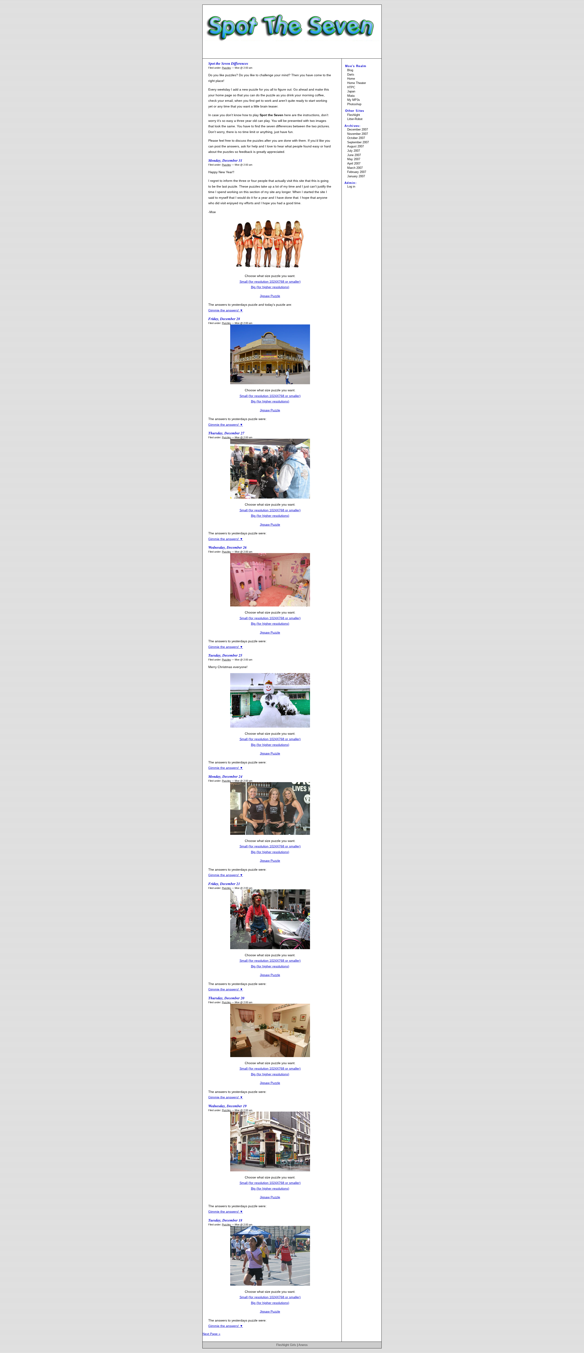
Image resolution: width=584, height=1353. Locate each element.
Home (351, 78)
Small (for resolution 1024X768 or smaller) (270, 281)
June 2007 (354, 155)
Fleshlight (353, 115)
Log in (351, 186)
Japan (351, 91)
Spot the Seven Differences (228, 63)
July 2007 (353, 150)
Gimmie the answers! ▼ (225, 310)
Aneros (303, 1345)
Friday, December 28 (224, 318)
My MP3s (353, 100)
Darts (350, 74)
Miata (351, 95)
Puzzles (226, 67)
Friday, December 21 (224, 883)
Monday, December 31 (225, 160)
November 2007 (357, 134)
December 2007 (357, 129)
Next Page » (211, 1334)
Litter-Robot (354, 119)
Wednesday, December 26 (227, 547)
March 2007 (355, 168)
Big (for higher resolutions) (270, 287)
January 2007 (356, 176)
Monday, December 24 (225, 776)
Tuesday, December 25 (225, 655)
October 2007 (356, 138)
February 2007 (356, 172)
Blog (350, 70)
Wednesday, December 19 (227, 1105)
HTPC (351, 87)
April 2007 (353, 163)
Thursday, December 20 (226, 997)
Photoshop (354, 104)
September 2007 (358, 142)
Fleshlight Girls (286, 1345)
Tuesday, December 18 (225, 1220)
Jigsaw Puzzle (270, 296)
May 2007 (353, 159)
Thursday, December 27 (226, 433)
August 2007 (355, 146)
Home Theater (356, 83)
